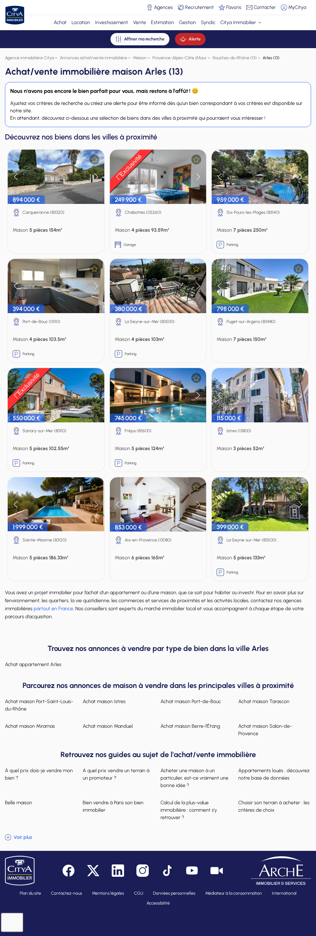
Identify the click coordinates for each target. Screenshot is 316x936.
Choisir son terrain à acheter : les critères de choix (274, 806)
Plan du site (30, 893)
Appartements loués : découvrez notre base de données (274, 774)
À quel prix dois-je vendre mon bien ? (39, 774)
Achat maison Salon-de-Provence (265, 729)
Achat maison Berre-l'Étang (190, 726)
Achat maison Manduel (108, 726)
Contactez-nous (66, 893)
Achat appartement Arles (33, 664)
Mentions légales (108, 893)
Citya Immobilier (238, 22)
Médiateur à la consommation (233, 893)
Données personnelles (174, 893)
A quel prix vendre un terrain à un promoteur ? (116, 774)
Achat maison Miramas (30, 726)
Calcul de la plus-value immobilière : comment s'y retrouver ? (188, 810)
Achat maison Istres (104, 701)
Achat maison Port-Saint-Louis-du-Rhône (39, 705)
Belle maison (18, 803)
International (284, 893)
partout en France (53, 608)
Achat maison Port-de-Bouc (190, 701)
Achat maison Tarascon (263, 701)
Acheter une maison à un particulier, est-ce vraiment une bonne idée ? (194, 778)
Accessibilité (158, 903)
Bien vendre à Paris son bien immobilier (113, 806)
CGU (138, 893)
